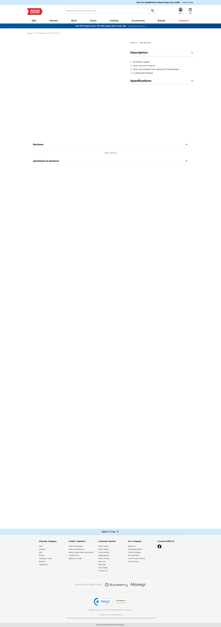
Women (54, 20)
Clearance (183, 20)
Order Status (103, 549)
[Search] (153, 11)
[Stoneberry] (116, 585)
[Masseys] (138, 585)
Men (34, 20)
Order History (103, 552)
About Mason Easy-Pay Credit (81, 552)
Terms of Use (133, 561)
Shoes (93, 20)
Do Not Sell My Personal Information (110, 625)
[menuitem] (34, 21)
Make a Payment (76, 546)
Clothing (114, 20)
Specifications (140, 81)
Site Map (102, 564)
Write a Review (110, 153)
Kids (40, 552)
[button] (103, 601)
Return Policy (103, 558)
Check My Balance (76, 549)
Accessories (138, 20)
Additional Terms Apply (136, 26)
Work (74, 20)
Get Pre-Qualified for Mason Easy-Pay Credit (158, 2)
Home (29, 33)
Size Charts (103, 568)
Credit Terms (74, 555)
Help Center (103, 546)
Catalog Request (135, 549)
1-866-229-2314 (116, 610)
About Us (131, 546)
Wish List (101, 561)
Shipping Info (103, 555)
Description (139, 52)
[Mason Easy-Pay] (35, 11)
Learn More (187, 2)
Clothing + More (45, 558)
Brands (161, 20)
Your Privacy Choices (136, 558)
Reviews (38, 144)
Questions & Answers (46, 161)
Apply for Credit (75, 558)
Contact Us (102, 571)
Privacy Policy (133, 555)
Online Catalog (134, 552)
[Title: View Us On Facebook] (159, 546)
